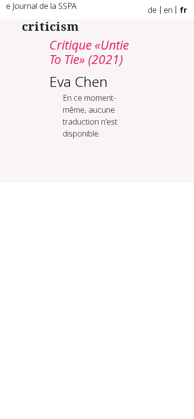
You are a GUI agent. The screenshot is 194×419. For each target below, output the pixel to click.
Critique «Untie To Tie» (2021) (89, 52)
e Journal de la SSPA (41, 5)
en (168, 9)
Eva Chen (78, 81)
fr (183, 9)
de (152, 9)
